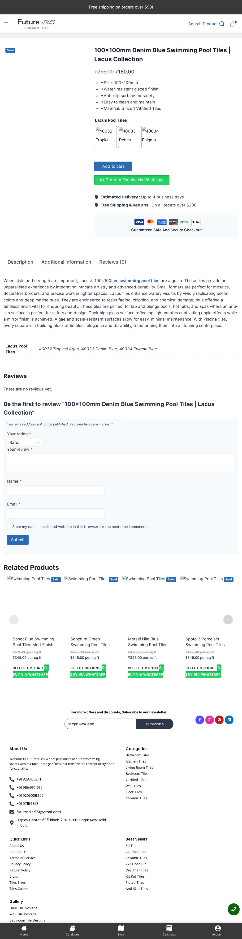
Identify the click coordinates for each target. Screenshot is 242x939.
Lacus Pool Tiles (111, 120)
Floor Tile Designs (23, 908)
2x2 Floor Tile (136, 864)
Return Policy (19, 870)
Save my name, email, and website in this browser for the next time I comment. (80, 526)
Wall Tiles (133, 786)
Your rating (19, 434)
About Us (16, 845)
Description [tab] (20, 262)
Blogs (13, 876)
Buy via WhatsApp (30, 674)
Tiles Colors (18, 888)
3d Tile (131, 845)
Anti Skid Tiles (137, 888)
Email (14, 504)
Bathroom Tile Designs (27, 920)
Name (14, 481)
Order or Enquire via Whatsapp (134, 179)
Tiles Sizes (17, 882)
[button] (131, 179)
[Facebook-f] (199, 720)
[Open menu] (6, 23)
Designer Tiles (137, 870)
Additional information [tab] (66, 262)
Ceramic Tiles (136, 798)
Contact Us (17, 851)
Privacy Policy (19, 864)
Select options (28, 668)
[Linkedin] (229, 720)
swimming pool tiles (140, 280)
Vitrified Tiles (136, 779)
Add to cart (113, 166)
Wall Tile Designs (22, 914)
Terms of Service (22, 858)
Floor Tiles (134, 792)
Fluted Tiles (135, 882)
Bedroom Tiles (137, 773)
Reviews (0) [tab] (112, 262)
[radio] (106, 137)
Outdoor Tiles (136, 851)
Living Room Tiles (139, 767)
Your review (20, 449)
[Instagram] (209, 720)
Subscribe (155, 723)
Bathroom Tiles (138, 755)
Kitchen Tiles (136, 761)
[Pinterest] (219, 720)
